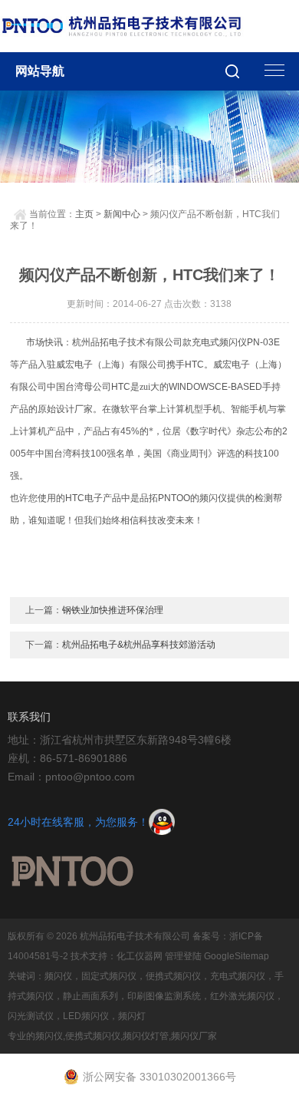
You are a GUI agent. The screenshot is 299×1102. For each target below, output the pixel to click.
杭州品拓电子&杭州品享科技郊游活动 (138, 644)
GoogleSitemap (236, 956)
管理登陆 (183, 956)
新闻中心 (122, 214)
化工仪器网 (140, 956)
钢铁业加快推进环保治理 (112, 610)
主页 (84, 214)
